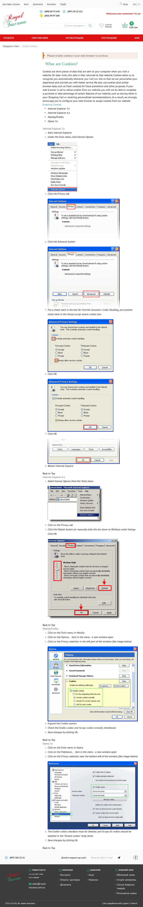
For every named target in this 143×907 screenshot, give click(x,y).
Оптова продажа (75, 38)
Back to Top (49, 473)
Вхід (125, 4)
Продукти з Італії (11, 46)
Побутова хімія (40, 38)
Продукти (8, 38)
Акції (137, 38)
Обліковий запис (126, 874)
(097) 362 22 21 (17, 857)
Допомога (65, 884)
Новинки (93, 879)
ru (139, 4)
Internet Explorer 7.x (58, 108)
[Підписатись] (119, 858)
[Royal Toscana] (15, 877)
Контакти (65, 874)
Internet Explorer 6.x (59, 112)
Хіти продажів (108, 38)
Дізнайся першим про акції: (73, 857)
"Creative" (133, 903)
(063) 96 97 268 (51, 15)
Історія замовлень (126, 879)
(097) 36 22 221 (75, 11)
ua (134, 4)
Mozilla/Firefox (55, 117)
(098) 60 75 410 (52, 11)
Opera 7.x (53, 121)
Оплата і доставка (70, 879)
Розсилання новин (127, 893)
